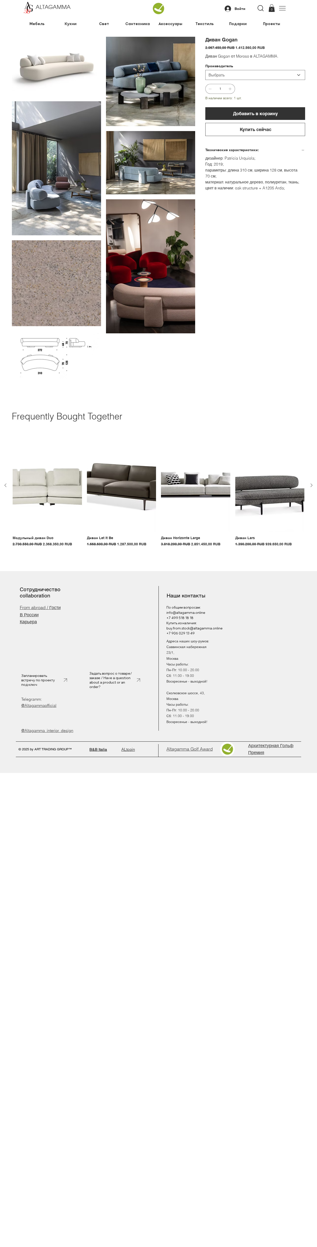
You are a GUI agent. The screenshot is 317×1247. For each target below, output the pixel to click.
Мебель (37, 24)
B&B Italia (98, 749)
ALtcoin (128, 749)
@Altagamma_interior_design (47, 730)
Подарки (238, 24)
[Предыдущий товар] (5, 485)
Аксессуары (170, 24)
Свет (104, 24)
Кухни (71, 24)
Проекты (271, 24)
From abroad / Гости (40, 607)
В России (29, 615)
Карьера (28, 621)
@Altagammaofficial (38, 705)
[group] (158, 493)
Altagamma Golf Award (189, 749)
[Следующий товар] (312, 485)
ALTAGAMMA (53, 7)
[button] (271, 8)
